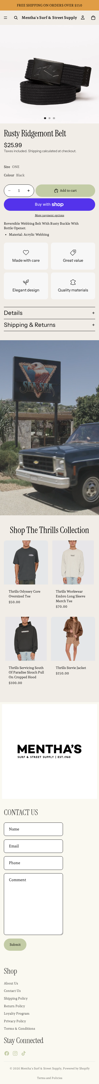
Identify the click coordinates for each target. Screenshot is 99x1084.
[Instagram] (15, 1053)
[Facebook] (7, 1053)
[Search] (16, 17)
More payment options (49, 215)
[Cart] (93, 17)
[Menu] (5, 17)
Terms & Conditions (19, 1028)
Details (13, 312)
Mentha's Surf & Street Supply (41, 1068)
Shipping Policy (16, 998)
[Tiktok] (23, 1053)
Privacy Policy (15, 1021)
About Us (11, 983)
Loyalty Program (17, 1013)
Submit (15, 944)
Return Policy (14, 1006)
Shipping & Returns (29, 324)
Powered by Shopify (76, 1068)
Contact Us (12, 991)
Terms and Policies (49, 1078)
